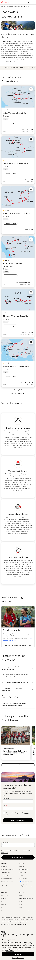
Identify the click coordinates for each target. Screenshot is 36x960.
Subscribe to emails (18, 857)
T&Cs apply (4, 853)
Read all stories (18, 765)
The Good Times (23, 869)
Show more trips (16, 394)
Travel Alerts (4, 875)
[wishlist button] (31, 89)
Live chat (4, 898)
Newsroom (4, 907)
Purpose (21, 892)
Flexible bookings (6, 878)
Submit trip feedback (7, 869)
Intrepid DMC (22, 872)
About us (21, 866)
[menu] (32, 2)
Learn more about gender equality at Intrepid (18, 645)
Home (3, 6)
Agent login (4, 885)
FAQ (2, 901)
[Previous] (1, 67)
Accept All (18, 954)
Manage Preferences (18, 958)
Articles (33, 67)
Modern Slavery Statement (26, 911)
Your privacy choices (27, 881)
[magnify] (28, 2)
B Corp (21, 895)
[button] (31, 89)
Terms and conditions (25, 793)
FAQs (28, 67)
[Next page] (31, 745)
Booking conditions (7, 881)
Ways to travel (11, 6)
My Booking (4, 866)
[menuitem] (5, 2)
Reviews (3, 904)
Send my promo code (18, 820)
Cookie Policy (10, 950)
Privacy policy (22, 878)
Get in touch (4, 895)
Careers (21, 875)
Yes (20, 835)
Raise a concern (5, 911)
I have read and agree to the (17, 814)
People (21, 901)
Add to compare (11, 123)
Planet (20, 904)
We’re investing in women (17, 67)
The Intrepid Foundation (26, 898)
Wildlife (21, 907)
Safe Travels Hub (6, 872)
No (26, 835)
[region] (18, 948)
